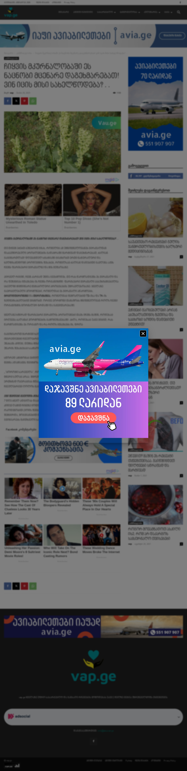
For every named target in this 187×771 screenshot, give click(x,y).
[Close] (143, 333)
